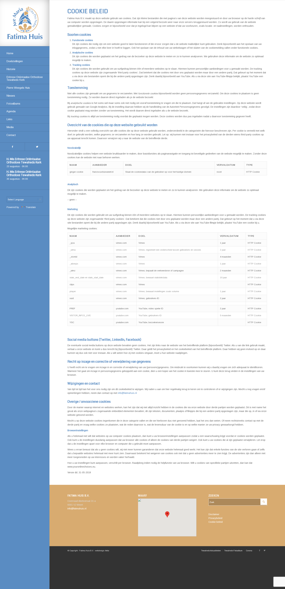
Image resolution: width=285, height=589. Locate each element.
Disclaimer (213, 514)
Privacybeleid (215, 518)
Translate (31, 207)
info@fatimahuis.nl (127, 393)
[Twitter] (37, 147)
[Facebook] (12, 147)
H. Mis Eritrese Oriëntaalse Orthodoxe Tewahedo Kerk (24, 161)
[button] (167, 514)
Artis (107, 551)
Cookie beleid (215, 522)
